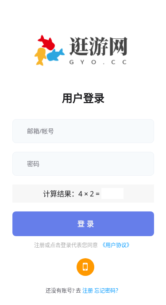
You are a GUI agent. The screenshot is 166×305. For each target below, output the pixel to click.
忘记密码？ (107, 290)
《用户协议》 (116, 245)
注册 (87, 290)
